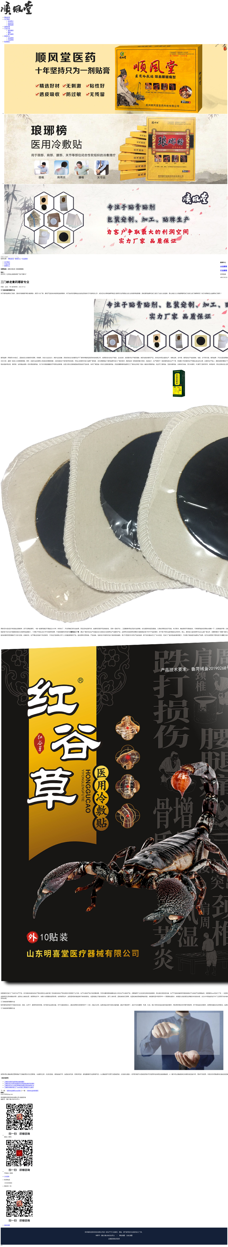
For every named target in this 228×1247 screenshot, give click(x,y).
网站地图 (122, 1235)
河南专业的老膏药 (32, 1090)
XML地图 (129, 1235)
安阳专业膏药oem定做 (14, 1090)
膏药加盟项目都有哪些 (14, 1081)
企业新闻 (223, 266)
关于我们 (7, 262)
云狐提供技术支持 (114, 1238)
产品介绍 (7, 264)
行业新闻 (25, 258)
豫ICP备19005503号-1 (108, 1235)
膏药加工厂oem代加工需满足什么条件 (19, 1087)
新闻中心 (18, 258)
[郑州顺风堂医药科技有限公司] (17, 14)
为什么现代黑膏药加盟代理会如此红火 (19, 1085)
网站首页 (11, 258)
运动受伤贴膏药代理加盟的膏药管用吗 (19, 1083)
